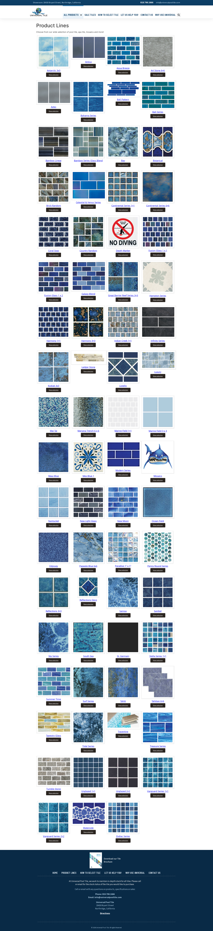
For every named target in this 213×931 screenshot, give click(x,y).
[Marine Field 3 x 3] (157, 427)
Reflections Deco (88, 599)
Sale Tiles (90, 14)
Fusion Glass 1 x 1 (158, 250)
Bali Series (157, 111)
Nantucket (53, 520)
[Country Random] (88, 247)
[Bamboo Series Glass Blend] (88, 157)
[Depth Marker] (123, 247)
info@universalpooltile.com (168, 2)
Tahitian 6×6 (158, 701)
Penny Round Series (157, 566)
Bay (123, 160)
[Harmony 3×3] (88, 337)
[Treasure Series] (157, 743)
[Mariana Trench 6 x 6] (88, 427)
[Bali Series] (158, 108)
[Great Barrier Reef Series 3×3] (123, 292)
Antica (88, 61)
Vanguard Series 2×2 (53, 836)
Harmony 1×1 (54, 340)
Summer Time (53, 699)
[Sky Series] (53, 653)
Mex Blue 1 (88, 475)
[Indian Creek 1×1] (123, 337)
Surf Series (88, 701)
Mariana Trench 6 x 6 (88, 430)
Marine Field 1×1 (123, 430)
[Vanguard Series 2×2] (53, 833)
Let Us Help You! (129, 14)
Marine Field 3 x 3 (158, 430)
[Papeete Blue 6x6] (88, 563)
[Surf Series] (88, 698)
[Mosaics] (157, 472)
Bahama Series (88, 115)
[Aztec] (54, 103)
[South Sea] (88, 653)
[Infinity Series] (158, 337)
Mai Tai (53, 430)
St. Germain (123, 656)
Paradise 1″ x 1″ (123, 565)
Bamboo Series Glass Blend (88, 160)
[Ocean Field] (157, 518)
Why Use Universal (165, 14)
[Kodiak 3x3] (53, 382)
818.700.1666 (146, 2)
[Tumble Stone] (54, 785)
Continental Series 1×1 (123, 205)
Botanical (158, 160)
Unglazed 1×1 (88, 791)
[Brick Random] (53, 202)
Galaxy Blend (88, 293)
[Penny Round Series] (158, 563)
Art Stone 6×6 (158, 70)
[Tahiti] (123, 698)
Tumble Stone (53, 788)
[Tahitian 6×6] (157, 698)
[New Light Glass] (88, 518)
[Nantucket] (53, 518)
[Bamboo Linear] (53, 157)
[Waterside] (89, 824)
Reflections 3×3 (54, 611)
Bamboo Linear (54, 160)
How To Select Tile (108, 14)
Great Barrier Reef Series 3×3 (123, 295)
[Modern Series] (124, 467)
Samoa (123, 611)
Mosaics (158, 475)
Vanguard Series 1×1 (157, 791)
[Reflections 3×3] (53, 608)
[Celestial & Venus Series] (89, 199)
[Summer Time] (54, 696)
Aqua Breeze (123, 68)
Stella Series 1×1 (157, 656)
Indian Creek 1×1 (123, 340)
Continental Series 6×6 (157, 205)
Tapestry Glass (53, 735)
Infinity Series (158, 340)
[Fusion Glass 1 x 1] (157, 247)
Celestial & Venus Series (88, 202)
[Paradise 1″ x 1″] (123, 562)
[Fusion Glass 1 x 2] (53, 292)
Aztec (53, 106)
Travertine (123, 731)
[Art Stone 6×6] (157, 67)
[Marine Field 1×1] (123, 427)
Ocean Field (158, 520)
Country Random (88, 250)
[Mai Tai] (53, 427)
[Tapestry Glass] (54, 732)
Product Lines (69, 872)
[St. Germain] (123, 653)
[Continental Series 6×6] (158, 202)
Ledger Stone (88, 367)
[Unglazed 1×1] (88, 788)
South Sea (88, 656)
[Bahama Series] (88, 112)
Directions (105, 913)
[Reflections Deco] (88, 596)
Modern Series (123, 470)
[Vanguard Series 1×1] (157, 788)
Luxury (157, 371)
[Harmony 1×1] (53, 337)
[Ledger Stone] (89, 364)
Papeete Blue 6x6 (88, 566)
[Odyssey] (53, 563)
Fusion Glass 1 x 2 (53, 295)
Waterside (88, 827)
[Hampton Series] (157, 292)
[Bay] (123, 157)
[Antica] (89, 58)
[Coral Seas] (53, 247)
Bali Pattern (123, 99)
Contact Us (147, 14)
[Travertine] (124, 728)
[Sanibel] (157, 608)
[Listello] (123, 382)
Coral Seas (53, 250)
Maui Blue (53, 475)
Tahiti (123, 701)
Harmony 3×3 (88, 340)
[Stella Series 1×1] (157, 653)
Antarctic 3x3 (53, 70)
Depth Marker (123, 250)
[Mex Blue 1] (88, 472)
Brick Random (53, 205)
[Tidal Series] (88, 743)
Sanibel (158, 611)
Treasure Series (158, 746)
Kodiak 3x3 (53, 385)
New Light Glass (88, 520)
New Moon (123, 520)
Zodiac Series (123, 836)
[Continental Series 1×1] (123, 202)
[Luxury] (158, 368)
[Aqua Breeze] (124, 65)
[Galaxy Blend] (89, 290)
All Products (71, 14)
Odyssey (53, 566)
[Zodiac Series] (123, 833)
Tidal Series (88, 746)
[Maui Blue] (53, 472)
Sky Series (53, 656)
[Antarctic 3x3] (53, 67)
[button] (179, 15)
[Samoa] (123, 608)
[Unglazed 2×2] (123, 788)
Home (55, 872)
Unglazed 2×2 (123, 791)
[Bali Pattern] (124, 96)
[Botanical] (157, 157)
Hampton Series (158, 295)
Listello (123, 385)
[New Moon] (123, 518)
